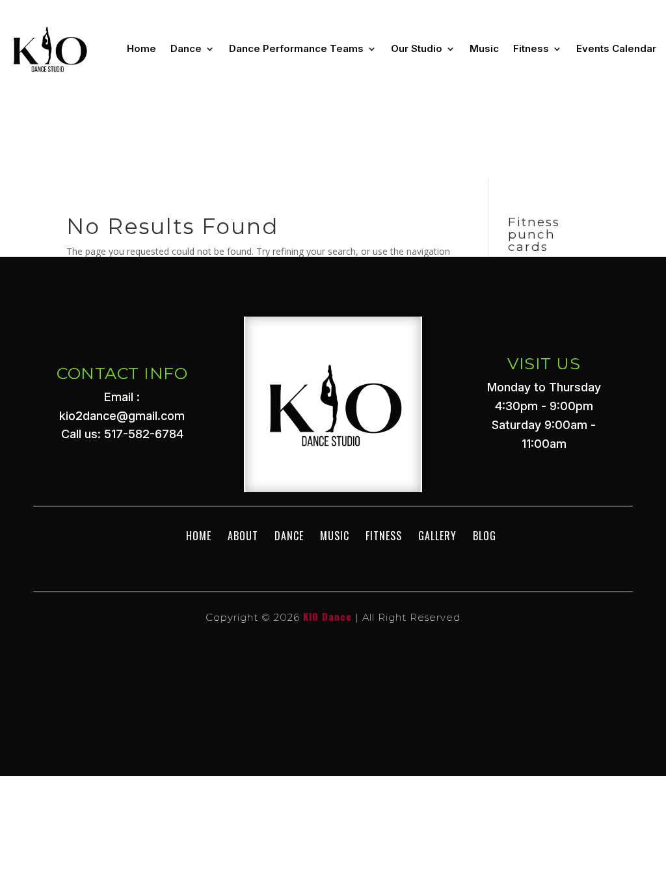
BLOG (484, 535)
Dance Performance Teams (296, 48)
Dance (186, 48)
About (243, 535)
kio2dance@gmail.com (122, 416)
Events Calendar (616, 48)
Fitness (531, 48)
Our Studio (416, 48)
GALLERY (437, 535)
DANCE (289, 535)
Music (484, 48)
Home (141, 48)
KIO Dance (327, 616)
